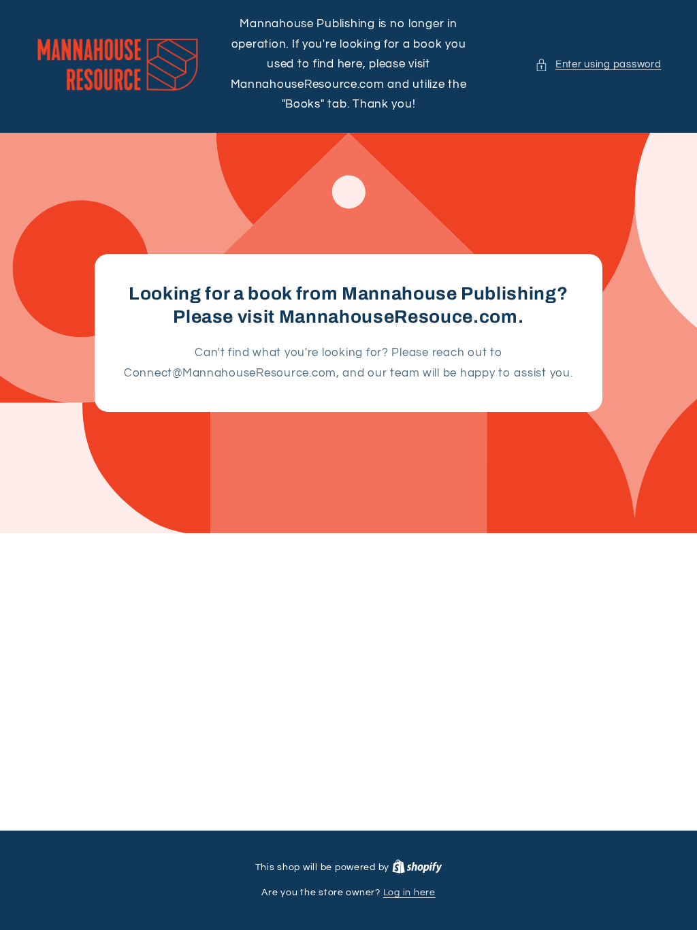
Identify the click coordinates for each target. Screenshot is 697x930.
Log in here (409, 892)
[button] (598, 65)
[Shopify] (417, 867)
